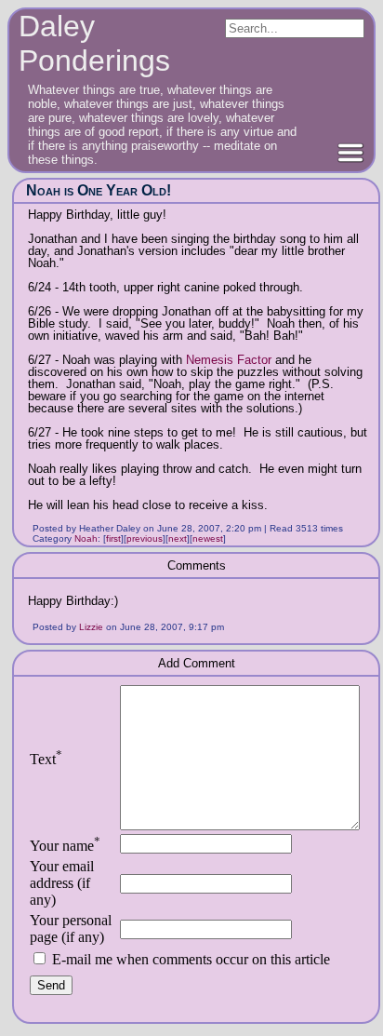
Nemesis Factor (228, 360)
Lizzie (91, 627)
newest (207, 538)
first (113, 538)
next (177, 538)
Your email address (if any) (62, 883)
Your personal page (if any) (71, 928)
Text (46, 759)
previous (144, 538)
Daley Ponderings (94, 43)
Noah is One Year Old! (98, 190)
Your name (65, 846)
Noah (86, 538)
